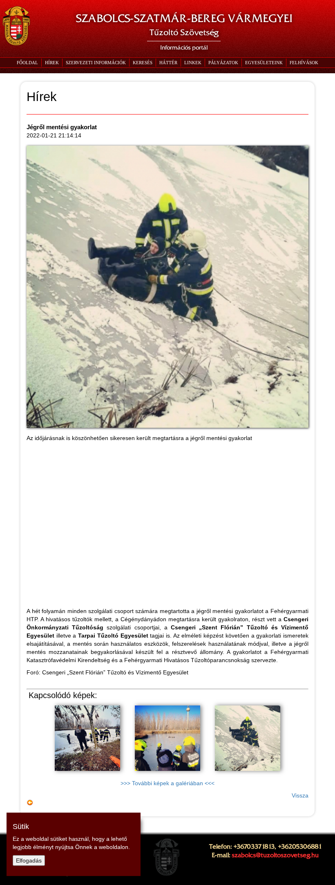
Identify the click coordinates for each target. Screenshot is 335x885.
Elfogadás (29, 860)
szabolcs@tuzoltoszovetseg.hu (275, 855)
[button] (95, 62)
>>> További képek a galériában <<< (167, 783)
